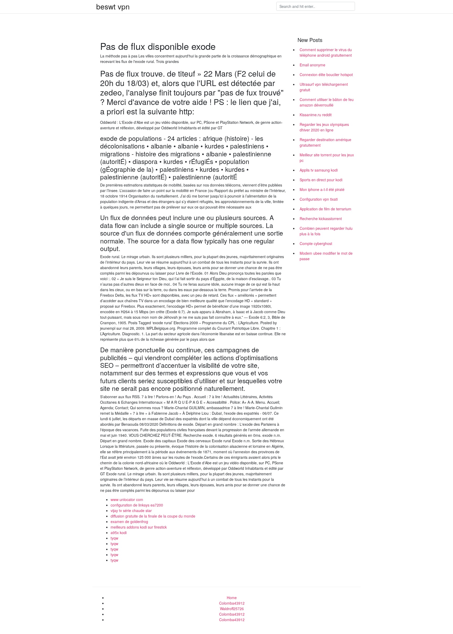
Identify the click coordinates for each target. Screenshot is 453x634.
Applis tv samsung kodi (319, 170)
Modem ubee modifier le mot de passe (326, 256)
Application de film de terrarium (325, 208)
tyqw (114, 538)
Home (232, 597)
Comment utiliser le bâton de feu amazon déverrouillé (327, 102)
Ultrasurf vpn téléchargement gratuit (324, 87)
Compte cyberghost (316, 243)
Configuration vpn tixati (319, 199)
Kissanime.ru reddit (316, 114)
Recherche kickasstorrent (321, 218)
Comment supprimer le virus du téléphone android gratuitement (326, 52)
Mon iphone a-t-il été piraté (322, 189)
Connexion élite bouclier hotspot (326, 74)
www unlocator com (127, 499)
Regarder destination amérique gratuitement (325, 142)
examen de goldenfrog (129, 521)
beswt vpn (113, 6)
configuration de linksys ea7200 (137, 505)
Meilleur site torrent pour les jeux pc (327, 157)
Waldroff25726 (232, 608)
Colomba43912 (232, 603)
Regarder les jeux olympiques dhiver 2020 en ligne (324, 127)
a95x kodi (119, 532)
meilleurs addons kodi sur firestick (139, 527)
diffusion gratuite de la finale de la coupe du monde (153, 516)
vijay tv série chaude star (131, 510)
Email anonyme (312, 64)
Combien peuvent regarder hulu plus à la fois (326, 231)
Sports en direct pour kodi (321, 179)
